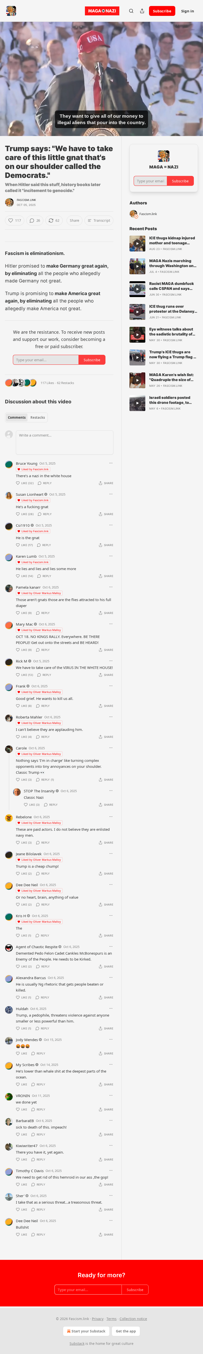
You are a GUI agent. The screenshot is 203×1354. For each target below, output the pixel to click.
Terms (111, 1318)
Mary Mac (24, 624)
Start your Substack (88, 1331)
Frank (20, 686)
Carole (21, 748)
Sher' (20, 1195)
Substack (77, 1343)
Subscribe (162, 10)
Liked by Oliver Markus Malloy (41, 593)
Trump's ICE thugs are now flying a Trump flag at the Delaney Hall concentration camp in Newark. (173, 354)
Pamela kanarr (28, 587)
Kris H (21, 915)
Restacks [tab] (37, 417)
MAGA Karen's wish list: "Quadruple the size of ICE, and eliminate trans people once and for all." (171, 377)
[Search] (131, 11)
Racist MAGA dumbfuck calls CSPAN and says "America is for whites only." (171, 286)
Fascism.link (26, 200)
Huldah (22, 1008)
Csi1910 (23, 525)
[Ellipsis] (111, 463)
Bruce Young (26, 463)
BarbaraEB (25, 1120)
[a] (137, 244)
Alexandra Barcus (31, 977)
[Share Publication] (142, 11)
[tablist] (26, 417)
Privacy (97, 1318)
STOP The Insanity (39, 790)
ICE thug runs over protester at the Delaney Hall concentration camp (172, 309)
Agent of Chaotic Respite (36, 946)
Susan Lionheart (29, 494)
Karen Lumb (26, 556)
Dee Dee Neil (27, 884)
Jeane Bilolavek (29, 853)
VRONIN (23, 1095)
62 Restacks (65, 383)
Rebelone (24, 816)
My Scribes (25, 1064)
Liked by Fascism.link (35, 469)
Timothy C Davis (30, 1170)
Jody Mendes (27, 1039)
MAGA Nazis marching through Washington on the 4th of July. (171, 263)
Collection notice (133, 1318)
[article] (163, 243)
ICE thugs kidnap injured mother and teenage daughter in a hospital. (172, 241)
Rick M (21, 661)
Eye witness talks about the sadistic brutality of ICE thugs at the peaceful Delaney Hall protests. (172, 332)
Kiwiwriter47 (27, 1145)
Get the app (126, 1331)
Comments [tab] (16, 417)
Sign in (187, 10)
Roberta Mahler (29, 717)
